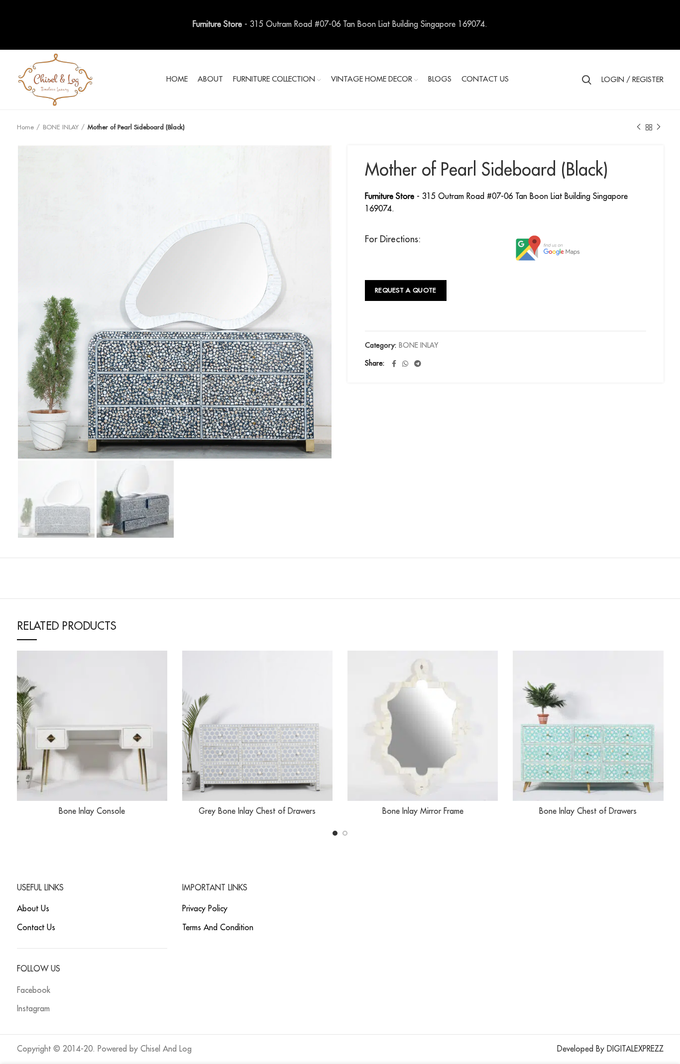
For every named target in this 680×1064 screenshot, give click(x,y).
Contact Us (36, 928)
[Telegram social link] (417, 363)
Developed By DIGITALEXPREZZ (610, 1049)
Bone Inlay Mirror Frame (422, 811)
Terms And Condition (217, 928)
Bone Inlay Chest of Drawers (588, 811)
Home (25, 127)
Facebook (33, 990)
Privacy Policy (204, 909)
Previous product (639, 127)
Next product (659, 127)
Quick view (159, 667)
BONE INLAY (61, 127)
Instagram (33, 1009)
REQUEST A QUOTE (406, 290)
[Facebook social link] (394, 363)
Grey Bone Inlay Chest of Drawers (257, 811)
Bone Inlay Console (92, 811)
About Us (33, 909)
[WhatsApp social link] (405, 363)
